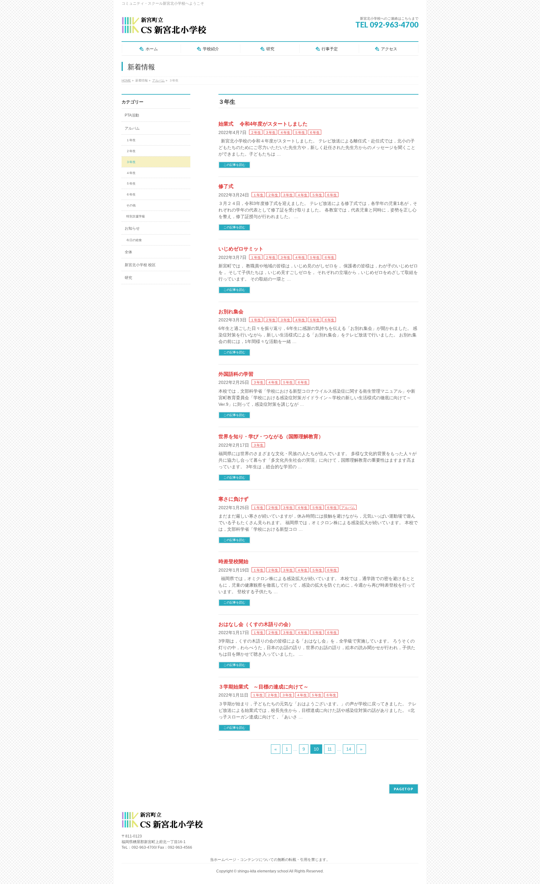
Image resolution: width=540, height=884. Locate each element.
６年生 (314, 132)
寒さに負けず (233, 499)
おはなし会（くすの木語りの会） (255, 624)
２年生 (256, 132)
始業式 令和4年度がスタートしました (263, 124)
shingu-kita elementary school (263, 871)
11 (330, 749)
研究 (128, 278)
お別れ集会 (230, 311)
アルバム (348, 507)
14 (348, 749)
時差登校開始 (233, 561)
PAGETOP (403, 789)
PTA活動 (132, 115)
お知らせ (132, 228)
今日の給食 (134, 240)
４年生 (285, 132)
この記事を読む (234, 164)
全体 (128, 252)
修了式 (225, 186)
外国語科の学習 (235, 374)
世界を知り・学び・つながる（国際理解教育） (270, 436)
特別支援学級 (135, 216)
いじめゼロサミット (240, 248)
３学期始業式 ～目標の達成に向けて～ (263, 686)
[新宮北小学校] (164, 28)
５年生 (300, 132)
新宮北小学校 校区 (140, 265)
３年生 (270, 132)
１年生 (258, 195)
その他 (131, 205)
